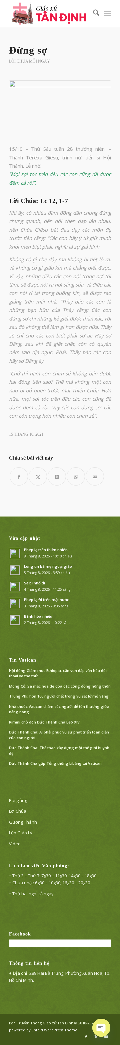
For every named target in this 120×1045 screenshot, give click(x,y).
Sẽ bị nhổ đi (34, 582)
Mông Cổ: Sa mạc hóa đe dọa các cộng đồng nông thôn (60, 686)
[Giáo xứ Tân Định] (50, 13)
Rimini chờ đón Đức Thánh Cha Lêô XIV (44, 722)
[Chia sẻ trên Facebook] (19, 476)
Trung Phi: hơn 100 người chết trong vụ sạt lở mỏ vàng (59, 696)
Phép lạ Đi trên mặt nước (46, 599)
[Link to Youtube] (106, 1037)
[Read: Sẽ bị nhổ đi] (15, 587)
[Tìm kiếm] (92, 13)
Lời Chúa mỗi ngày (29, 61)
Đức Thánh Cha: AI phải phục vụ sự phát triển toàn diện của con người (59, 735)
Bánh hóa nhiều (38, 616)
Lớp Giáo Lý (20, 833)
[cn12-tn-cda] (60, 109)
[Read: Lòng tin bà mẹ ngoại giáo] (15, 570)
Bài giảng (18, 800)
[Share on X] (57, 476)
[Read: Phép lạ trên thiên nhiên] (15, 553)
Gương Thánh (23, 822)
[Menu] (107, 14)
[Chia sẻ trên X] (38, 476)
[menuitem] (92, 13)
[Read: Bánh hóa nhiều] (15, 620)
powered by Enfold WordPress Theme (43, 1029)
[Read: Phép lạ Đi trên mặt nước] (15, 603)
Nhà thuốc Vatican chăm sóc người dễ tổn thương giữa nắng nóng (59, 709)
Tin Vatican (22, 660)
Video (15, 844)
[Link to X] (96, 1037)
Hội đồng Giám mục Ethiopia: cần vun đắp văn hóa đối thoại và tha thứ (58, 673)
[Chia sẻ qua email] (95, 476)
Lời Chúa (17, 811)
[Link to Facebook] (86, 1037)
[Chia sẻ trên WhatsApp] (76, 476)
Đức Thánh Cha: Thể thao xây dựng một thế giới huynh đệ (59, 750)
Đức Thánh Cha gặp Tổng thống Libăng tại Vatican (55, 763)
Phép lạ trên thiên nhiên (46, 549)
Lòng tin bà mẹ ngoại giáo (48, 566)
